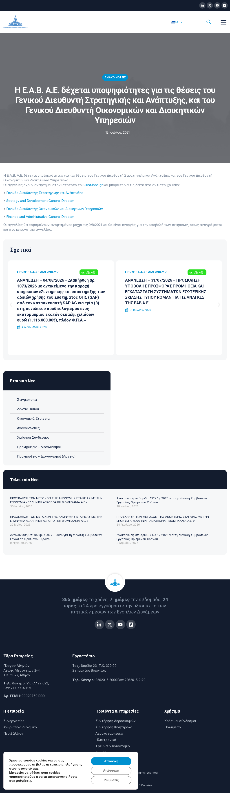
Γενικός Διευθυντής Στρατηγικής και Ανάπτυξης (44, 193)
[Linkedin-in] (202, 5)
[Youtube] (217, 5)
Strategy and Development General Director (40, 200)
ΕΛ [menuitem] (176, 22)
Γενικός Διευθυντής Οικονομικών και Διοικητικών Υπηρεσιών (54, 209)
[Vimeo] (224, 5)
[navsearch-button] (208, 22)
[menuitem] (176, 22)
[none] (183, 22)
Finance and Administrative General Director (40, 216)
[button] (223, 22)
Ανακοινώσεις (115, 77)
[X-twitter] (210, 5)
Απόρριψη (111, 770)
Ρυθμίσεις (111, 780)
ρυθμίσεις (23, 781)
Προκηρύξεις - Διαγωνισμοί (38, 271)
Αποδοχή (111, 761)
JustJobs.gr (93, 185)
